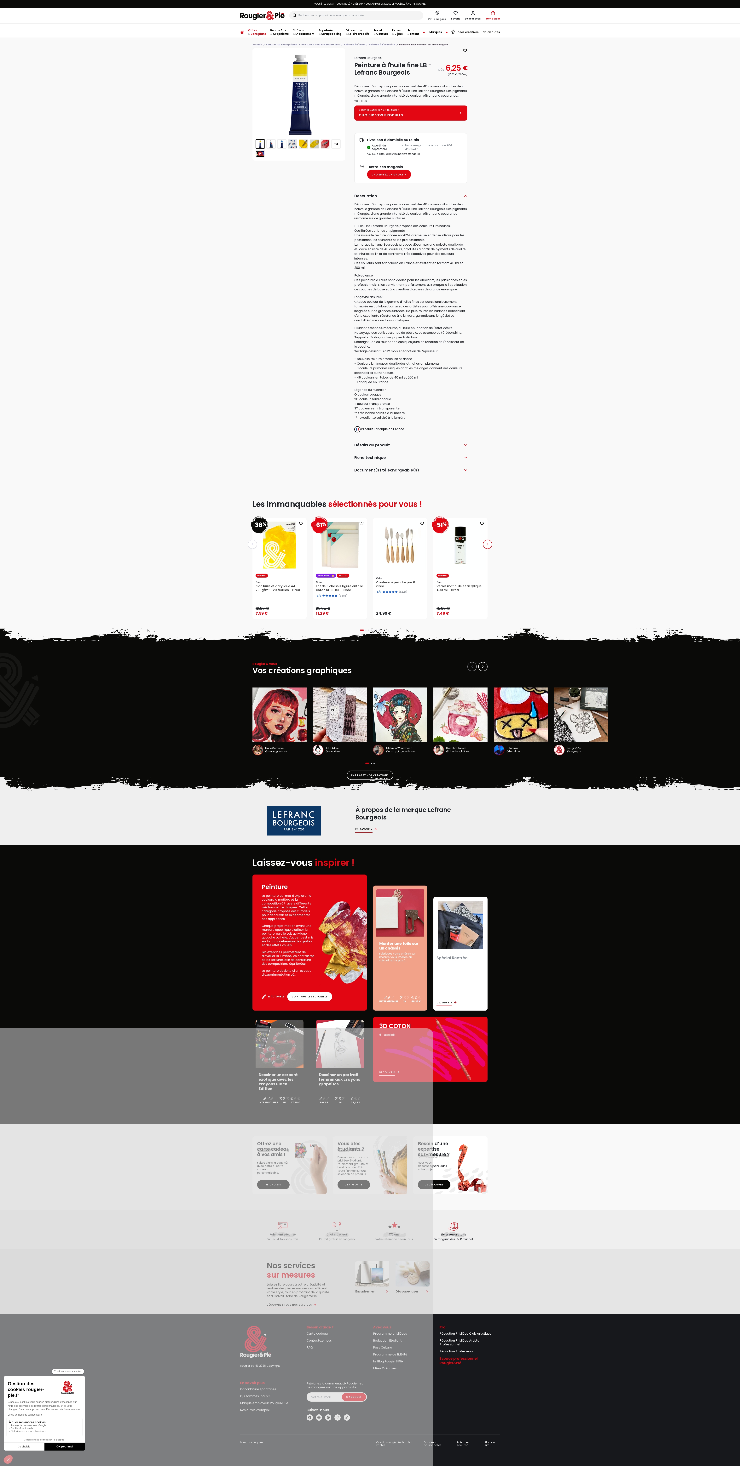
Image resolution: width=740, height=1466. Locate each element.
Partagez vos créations (370, 775)
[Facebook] (310, 1417)
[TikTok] (347, 1417)
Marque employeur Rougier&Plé (264, 1403)
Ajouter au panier (283, 612)
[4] (393, 592)
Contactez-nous (319, 1341)
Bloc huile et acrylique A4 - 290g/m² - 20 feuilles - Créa (278, 588)
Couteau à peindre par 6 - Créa (397, 584)
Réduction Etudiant (387, 1341)
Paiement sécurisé (463, 1444)
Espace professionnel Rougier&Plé (459, 1360)
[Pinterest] (328, 1417)
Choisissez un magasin (389, 174)
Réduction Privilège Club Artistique (465, 1334)
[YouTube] (319, 1417)
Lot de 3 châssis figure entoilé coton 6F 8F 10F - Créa (339, 588)
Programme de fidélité (390, 1355)
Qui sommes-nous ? (255, 1396)
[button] (473, 15)
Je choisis (273, 1184)
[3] (390, 592)
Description (365, 196)
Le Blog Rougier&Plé (388, 1362)
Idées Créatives (385, 1368)
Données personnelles (433, 1444)
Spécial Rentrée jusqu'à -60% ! (370, 3)
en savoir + (364, 829)
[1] (383, 592)
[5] (396, 592)
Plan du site (490, 1444)
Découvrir (444, 1002)
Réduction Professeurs (457, 1351)
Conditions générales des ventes (394, 1444)
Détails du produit (372, 445)
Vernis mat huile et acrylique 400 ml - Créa (459, 588)
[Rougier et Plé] (255, 1342)
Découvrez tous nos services (289, 1304)
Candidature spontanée (258, 1389)
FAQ (310, 1348)
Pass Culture (382, 1348)
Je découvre (434, 1184)
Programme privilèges (390, 1334)
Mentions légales (251, 1442)
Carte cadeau (317, 1334)
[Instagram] (337, 1417)
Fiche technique (370, 457)
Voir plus (360, 101)
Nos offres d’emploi (254, 1410)
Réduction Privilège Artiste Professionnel (459, 1343)
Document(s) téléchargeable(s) (386, 470)
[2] (387, 592)
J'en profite (354, 1184)
